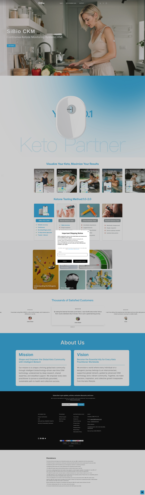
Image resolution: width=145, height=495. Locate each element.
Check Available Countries (80, 261)
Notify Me (65, 261)
